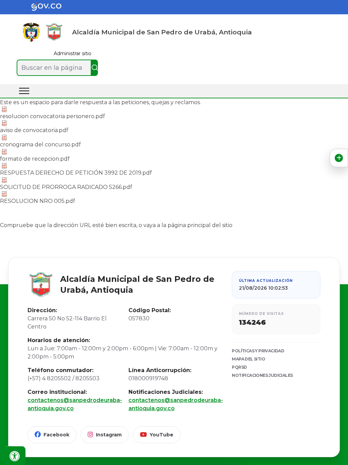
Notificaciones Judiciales (262, 375)
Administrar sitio (72, 53)
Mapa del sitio (248, 359)
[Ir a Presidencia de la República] (31, 32)
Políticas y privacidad (258, 350)
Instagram (109, 435)
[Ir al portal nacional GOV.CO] (51, 7)
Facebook (56, 435)
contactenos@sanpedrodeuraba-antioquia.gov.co (73, 404)
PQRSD (239, 367)
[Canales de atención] (339, 158)
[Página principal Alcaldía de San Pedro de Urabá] (54, 32)
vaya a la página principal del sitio (187, 225)
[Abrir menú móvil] (24, 91)
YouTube (161, 435)
